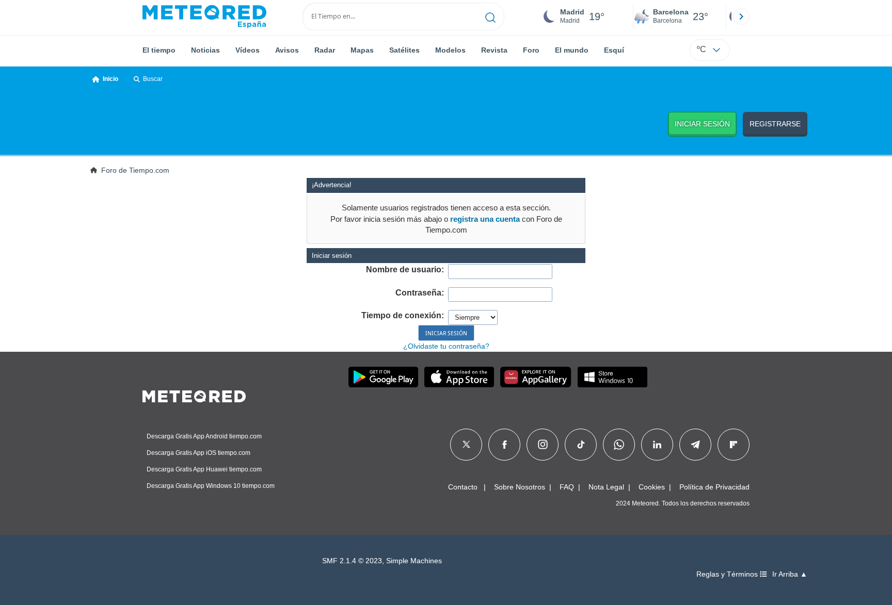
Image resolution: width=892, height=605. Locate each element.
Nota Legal (606, 487)
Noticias (205, 50)
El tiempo (159, 50)
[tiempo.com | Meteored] (194, 394)
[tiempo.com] (204, 16)
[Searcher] (490, 16)
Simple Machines (414, 561)
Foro (531, 50)
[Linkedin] (657, 444)
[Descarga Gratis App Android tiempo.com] (383, 377)
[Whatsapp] (619, 444)
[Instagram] (543, 444)
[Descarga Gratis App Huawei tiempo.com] (535, 377)
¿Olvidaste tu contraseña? (446, 346)
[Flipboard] (733, 444)
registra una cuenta (485, 219)
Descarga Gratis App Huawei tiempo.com (204, 469)
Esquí (614, 50)
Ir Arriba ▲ (789, 574)
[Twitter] (466, 444)
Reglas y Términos (728, 574)
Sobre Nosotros (519, 487)
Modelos (450, 50)
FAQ (567, 487)
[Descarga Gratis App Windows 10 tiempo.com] (612, 377)
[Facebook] (504, 444)
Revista (494, 50)
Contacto (462, 487)
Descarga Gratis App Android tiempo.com (204, 436)
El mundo (571, 50)
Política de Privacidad (714, 487)
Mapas (362, 50)
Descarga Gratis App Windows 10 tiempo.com (211, 485)
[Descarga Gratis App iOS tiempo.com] (459, 377)
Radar (324, 50)
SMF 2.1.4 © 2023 (352, 561)
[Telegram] (695, 444)
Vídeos (247, 50)
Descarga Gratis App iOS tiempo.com (198, 452)
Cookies (652, 487)
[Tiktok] (581, 444)
